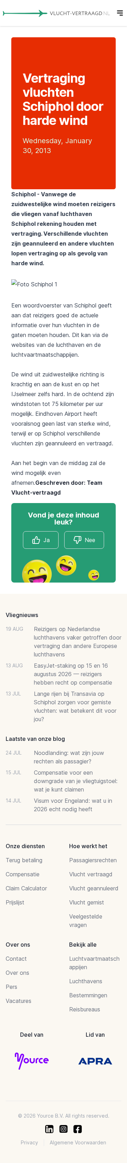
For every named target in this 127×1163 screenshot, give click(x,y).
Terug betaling (24, 860)
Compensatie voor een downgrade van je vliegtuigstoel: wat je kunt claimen (75, 781)
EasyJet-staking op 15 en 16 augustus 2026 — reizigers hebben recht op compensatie (73, 674)
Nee (90, 540)
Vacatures (18, 1000)
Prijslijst (15, 902)
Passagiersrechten (93, 860)
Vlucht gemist (86, 902)
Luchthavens (85, 981)
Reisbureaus (84, 1009)
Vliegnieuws (22, 614)
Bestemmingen (88, 995)
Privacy (29, 1142)
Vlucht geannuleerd (94, 888)
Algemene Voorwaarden (78, 1142)
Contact (16, 958)
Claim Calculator (26, 888)
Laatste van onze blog (35, 738)
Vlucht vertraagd (91, 874)
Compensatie (23, 874)
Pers (11, 986)
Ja (46, 540)
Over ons (17, 972)
